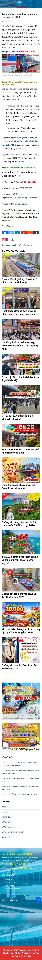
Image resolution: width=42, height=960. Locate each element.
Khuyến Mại (6, 807)
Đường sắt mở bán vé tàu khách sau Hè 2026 (19, 794)
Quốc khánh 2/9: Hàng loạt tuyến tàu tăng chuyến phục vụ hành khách (20, 771)
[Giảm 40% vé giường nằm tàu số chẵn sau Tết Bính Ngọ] (21, 265)
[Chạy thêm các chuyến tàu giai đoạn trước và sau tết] (21, 470)
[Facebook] (5, 231)
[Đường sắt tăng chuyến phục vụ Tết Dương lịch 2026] (21, 579)
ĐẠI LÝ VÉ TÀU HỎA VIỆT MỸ (22, 245)
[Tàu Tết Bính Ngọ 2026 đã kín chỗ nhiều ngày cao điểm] (21, 435)
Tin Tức (5, 812)
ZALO (38, 899)
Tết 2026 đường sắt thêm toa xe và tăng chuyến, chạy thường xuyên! (20, 559)
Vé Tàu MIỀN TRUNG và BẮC (13, 832)
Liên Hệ (8, 883)
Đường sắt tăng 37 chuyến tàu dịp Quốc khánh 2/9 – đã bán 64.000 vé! (19, 763)
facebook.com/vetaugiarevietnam (22, 197)
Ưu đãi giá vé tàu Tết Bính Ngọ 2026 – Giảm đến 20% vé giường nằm (20, 345)
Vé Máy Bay (6, 817)
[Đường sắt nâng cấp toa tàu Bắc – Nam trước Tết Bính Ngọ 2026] (21, 506)
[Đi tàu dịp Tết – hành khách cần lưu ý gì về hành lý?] (21, 364)
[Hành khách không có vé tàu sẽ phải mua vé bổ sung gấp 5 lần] (21, 298)
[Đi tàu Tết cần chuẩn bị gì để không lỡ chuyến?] (21, 399)
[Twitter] (11, 231)
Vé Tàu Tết (7, 21)
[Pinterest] (24, 231)
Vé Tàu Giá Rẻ (7, 822)
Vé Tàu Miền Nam (8, 827)
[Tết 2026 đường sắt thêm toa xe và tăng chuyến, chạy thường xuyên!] (21, 542)
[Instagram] (5, 238)
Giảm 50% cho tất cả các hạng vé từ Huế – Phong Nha (21, 779)
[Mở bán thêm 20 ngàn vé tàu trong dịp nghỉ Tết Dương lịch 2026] (21, 614)
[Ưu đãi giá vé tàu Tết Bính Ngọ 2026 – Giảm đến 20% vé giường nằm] (21, 329)
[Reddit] (30, 231)
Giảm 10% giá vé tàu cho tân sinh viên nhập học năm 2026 (20, 787)
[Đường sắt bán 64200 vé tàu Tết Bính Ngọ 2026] (21, 650)
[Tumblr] (36, 231)
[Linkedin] (17, 231)
